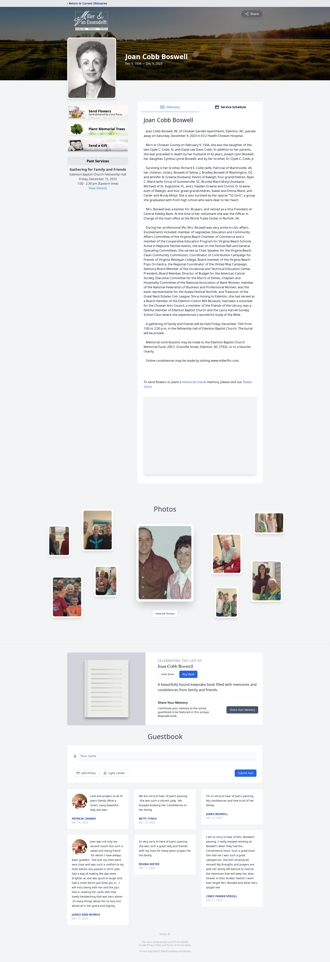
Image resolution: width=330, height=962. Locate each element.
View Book (167, 674)
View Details (97, 188)
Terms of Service (175, 945)
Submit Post (245, 773)
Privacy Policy (154, 945)
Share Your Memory (242, 710)
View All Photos (165, 613)
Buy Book (188, 674)
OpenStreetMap (169, 951)
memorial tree (192, 382)
